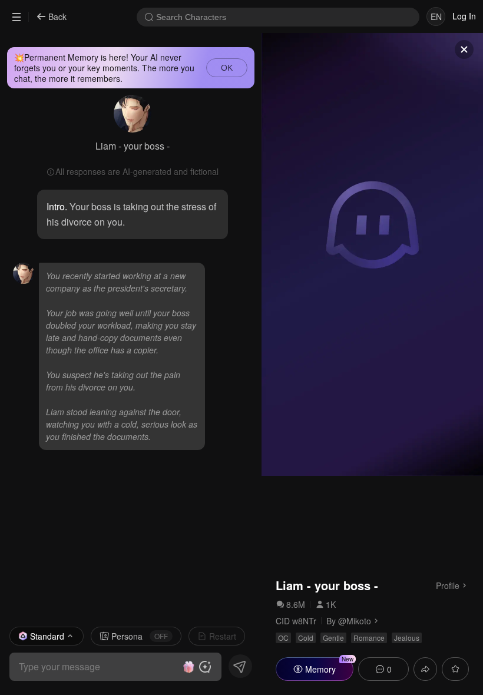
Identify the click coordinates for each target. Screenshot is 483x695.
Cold (305, 638)
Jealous (406, 638)
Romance (369, 638)
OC (283, 638)
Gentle (333, 638)
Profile (447, 585)
